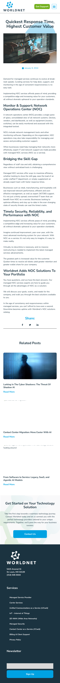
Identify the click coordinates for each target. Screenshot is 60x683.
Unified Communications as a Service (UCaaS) (28, 608)
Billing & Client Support (19, 634)
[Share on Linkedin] (37, 325)
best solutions (41, 294)
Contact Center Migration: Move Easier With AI (28, 432)
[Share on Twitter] (30, 325)
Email (9, 662)
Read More (9, 391)
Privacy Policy (15, 640)
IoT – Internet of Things (19, 613)
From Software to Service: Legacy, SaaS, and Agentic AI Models (26, 479)
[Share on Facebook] (22, 325)
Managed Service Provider (20, 597)
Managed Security (17, 624)
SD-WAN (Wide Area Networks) (23, 618)
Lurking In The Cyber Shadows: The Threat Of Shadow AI (27, 386)
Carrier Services (16, 603)
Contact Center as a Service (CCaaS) (24, 629)
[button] (54, 6)
